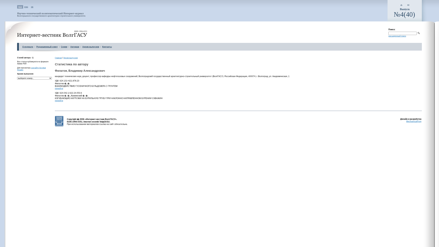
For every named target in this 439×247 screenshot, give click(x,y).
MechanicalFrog (413, 121)
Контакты (107, 47)
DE (32, 7)
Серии (64, 47)
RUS (20, 7)
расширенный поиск (397, 36)
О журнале (27, 47)
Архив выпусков (90, 47)
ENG (26, 7)
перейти (59, 88)
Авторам (74, 47)
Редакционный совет (47, 47)
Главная (58, 58)
